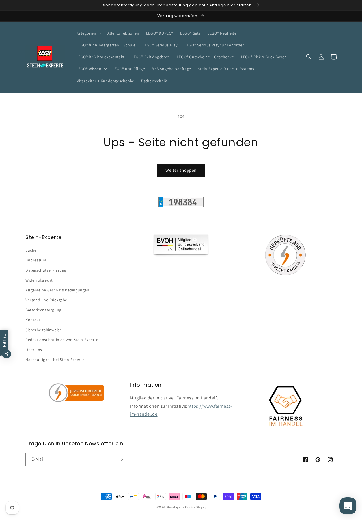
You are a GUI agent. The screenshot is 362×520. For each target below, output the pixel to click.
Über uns (33, 349)
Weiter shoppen (181, 170)
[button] (88, 33)
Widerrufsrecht (39, 280)
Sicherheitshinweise (43, 329)
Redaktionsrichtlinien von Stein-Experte (61, 339)
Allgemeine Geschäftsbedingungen (57, 290)
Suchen (32, 250)
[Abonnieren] (121, 459)
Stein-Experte (175, 507)
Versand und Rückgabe (46, 299)
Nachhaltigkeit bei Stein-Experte (54, 359)
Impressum (35, 260)
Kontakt (32, 319)
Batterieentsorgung (43, 309)
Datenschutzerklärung (45, 270)
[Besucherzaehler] (181, 206)
